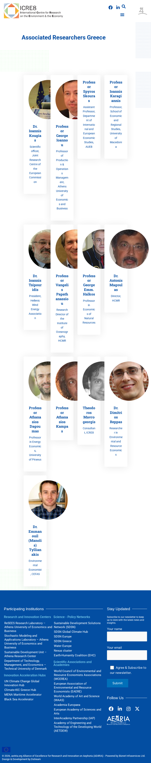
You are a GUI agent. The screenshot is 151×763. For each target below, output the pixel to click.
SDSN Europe (63, 636)
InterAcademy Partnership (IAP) (74, 718)
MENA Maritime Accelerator (22, 694)
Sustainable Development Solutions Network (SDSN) (77, 625)
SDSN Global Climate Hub (71, 632)
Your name (114, 629)
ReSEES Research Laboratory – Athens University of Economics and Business (28, 627)
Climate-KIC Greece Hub (20, 690)
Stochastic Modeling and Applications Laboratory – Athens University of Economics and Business (26, 641)
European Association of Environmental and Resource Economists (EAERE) (72, 687)
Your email (114, 647)
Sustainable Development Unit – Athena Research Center (25, 654)
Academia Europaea (67, 705)
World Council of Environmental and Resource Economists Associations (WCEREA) (77, 675)
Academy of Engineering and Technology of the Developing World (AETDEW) (77, 727)
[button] (124, 6)
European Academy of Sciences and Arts (77, 711)
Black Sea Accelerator (18, 699)
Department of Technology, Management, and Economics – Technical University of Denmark (25, 664)
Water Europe (63, 646)
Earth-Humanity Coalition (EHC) (75, 655)
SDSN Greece (63, 641)
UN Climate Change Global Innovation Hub (21, 683)
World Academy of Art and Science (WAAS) (76, 698)
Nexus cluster (63, 650)
